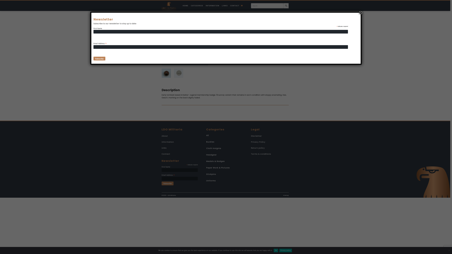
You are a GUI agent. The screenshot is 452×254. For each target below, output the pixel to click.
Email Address (100, 43)
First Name (97, 28)
